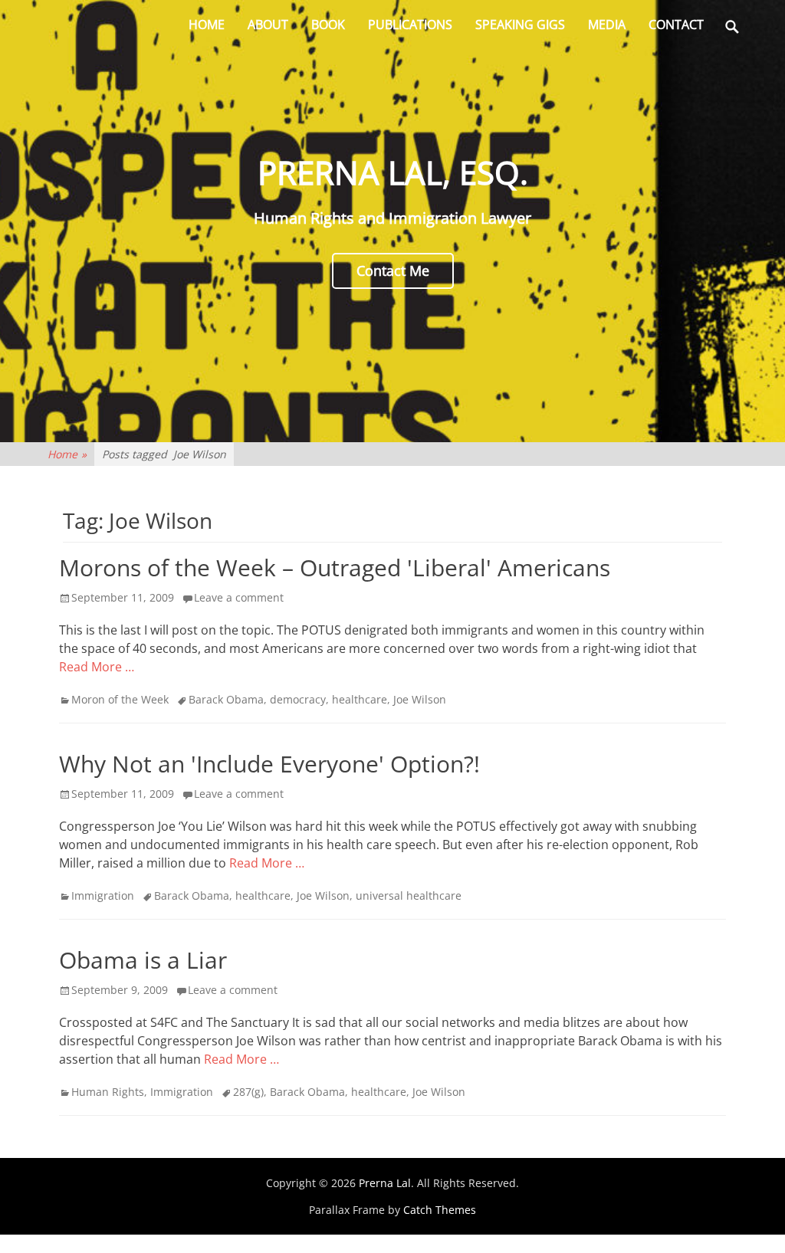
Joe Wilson (419, 699)
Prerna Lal (385, 1183)
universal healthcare (408, 895)
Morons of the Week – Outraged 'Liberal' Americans (334, 567)
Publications (410, 24)
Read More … (96, 666)
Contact (676, 24)
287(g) (248, 1091)
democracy (298, 699)
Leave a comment (239, 597)
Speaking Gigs (520, 24)
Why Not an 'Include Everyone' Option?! (269, 763)
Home (207, 24)
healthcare (359, 699)
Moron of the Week (120, 699)
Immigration (102, 895)
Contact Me (392, 270)
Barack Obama (226, 699)
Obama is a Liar (143, 960)
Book (328, 24)
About (268, 24)
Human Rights (107, 1091)
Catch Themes (439, 1209)
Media (607, 24)
